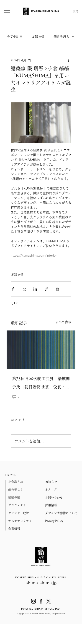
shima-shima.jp (41, 583)
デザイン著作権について (61, 513)
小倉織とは (15, 481)
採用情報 (51, 505)
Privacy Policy (54, 520)
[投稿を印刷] (57, 289)
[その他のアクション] (68, 60)
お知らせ (38, 36)
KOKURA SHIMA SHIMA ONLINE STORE (41, 577)
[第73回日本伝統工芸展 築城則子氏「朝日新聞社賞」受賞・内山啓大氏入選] (41, 349)
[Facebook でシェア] (13, 289)
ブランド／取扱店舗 (21, 513)
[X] (48, 601)
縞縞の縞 (14, 497)
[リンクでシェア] (46, 289)
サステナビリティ (20, 520)
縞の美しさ (15, 489)
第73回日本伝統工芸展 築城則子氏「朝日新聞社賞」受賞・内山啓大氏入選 (41, 384)
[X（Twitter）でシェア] (24, 289)
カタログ (51, 489)
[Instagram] (33, 601)
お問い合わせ (54, 497)
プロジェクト (17, 505)
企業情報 (14, 528)
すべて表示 (63, 322)
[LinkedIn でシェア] (35, 289)
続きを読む (61, 36)
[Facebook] (41, 601)
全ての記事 (15, 36)
